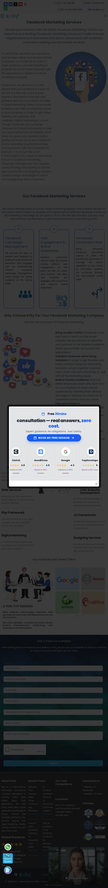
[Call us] (8, 870)
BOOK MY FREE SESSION (54, 438)
